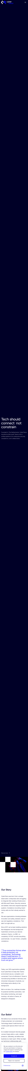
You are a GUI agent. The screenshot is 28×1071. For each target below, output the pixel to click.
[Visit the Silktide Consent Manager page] (22, 1065)
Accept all (14, 1056)
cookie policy (9, 1051)
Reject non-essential (14, 1060)
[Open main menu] (25, 2)
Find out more (4, 853)
